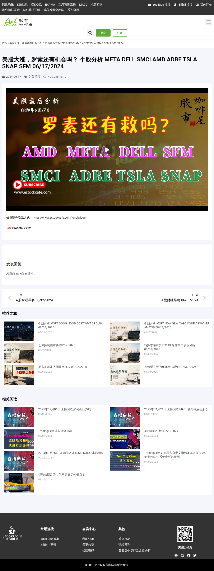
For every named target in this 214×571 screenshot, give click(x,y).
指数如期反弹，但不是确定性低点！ (61, 474)
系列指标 (124, 539)
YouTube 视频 (50, 539)
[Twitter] (195, 555)
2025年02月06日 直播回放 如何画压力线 (64, 409)
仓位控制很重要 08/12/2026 (56, 345)
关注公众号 (185, 547)
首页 (4, 43)
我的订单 (88, 539)
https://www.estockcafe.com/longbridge (59, 217)
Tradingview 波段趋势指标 (55, 431)
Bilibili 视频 (48, 545)
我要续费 (88, 545)
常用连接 (47, 529)
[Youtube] (176, 555)
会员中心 (89, 529)
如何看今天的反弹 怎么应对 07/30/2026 (170, 366)
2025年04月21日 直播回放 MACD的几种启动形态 (176, 409)
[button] (208, 22)
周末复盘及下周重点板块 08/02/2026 (62, 366)
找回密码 (88, 550)
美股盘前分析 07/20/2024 (161, 431)
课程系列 (124, 545)
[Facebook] (188, 555)
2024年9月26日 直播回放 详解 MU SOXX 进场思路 (70, 453)
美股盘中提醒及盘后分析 (134, 550)
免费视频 (34, 76)
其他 (121, 529)
